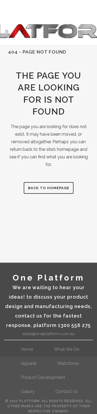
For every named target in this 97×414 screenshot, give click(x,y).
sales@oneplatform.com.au (48, 333)
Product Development (43, 377)
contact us (67, 391)
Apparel (28, 363)
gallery (28, 391)
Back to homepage (48, 188)
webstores (68, 363)
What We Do (66, 349)
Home (27, 349)
